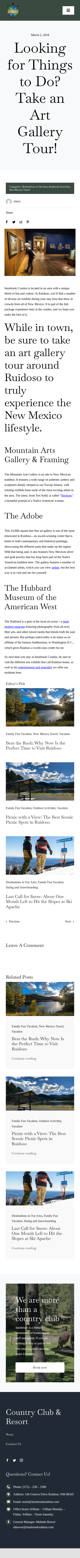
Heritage (66, 495)
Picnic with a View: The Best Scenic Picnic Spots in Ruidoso (39, 819)
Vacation (64, 734)
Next (68, 921)
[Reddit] (20, 222)
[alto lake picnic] (40, 763)
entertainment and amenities (35, 667)
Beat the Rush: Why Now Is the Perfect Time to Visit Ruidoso (35, 745)
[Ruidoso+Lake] (40, 689)
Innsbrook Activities (59, 186)
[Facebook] (6, 222)
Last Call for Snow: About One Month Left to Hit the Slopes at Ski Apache (39, 901)
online (55, 567)
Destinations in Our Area (35, 186)
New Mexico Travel (19, 189)
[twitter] (14, 1460)
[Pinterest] (27, 222)
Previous (14, 921)
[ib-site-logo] (13, 4)
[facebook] (7, 1460)
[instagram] (21, 1460)
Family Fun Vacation (18, 734)
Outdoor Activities (44, 808)
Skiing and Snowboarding (22, 887)
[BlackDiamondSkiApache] (40, 837)
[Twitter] (13, 222)
